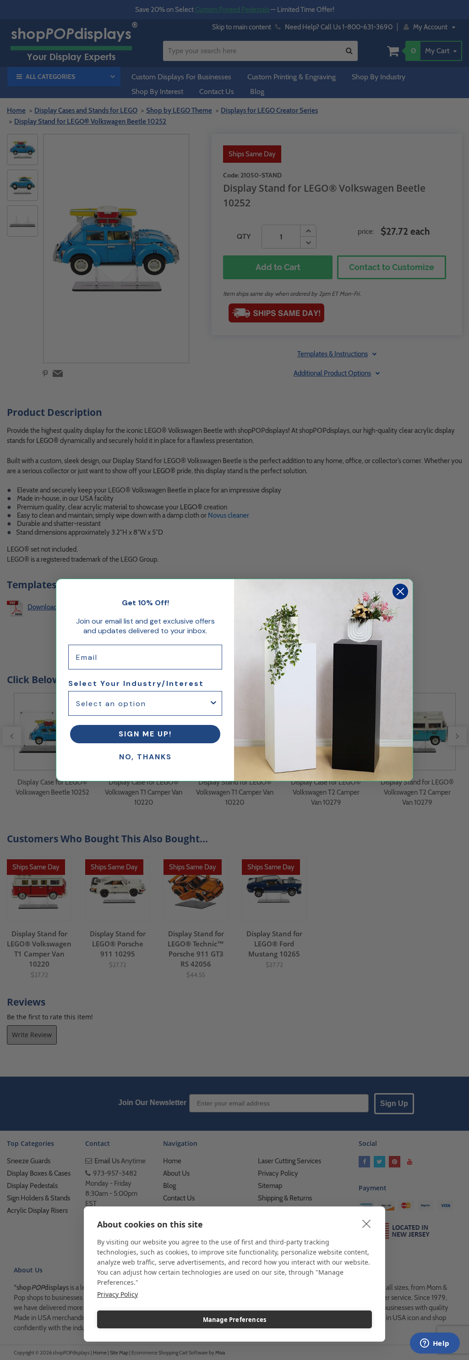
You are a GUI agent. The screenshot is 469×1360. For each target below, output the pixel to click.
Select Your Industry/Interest (136, 683)
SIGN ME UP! (145, 734)
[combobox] (142, 703)
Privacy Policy (117, 1294)
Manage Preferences (235, 1320)
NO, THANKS (145, 757)
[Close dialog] (400, 591)
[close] (367, 1223)
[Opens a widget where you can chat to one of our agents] (434, 1343)
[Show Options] (213, 703)
